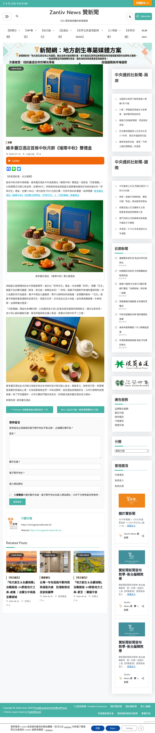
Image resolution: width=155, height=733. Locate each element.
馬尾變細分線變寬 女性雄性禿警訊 (133, 303)
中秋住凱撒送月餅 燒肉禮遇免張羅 (133, 316)
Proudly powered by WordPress (50, 708)
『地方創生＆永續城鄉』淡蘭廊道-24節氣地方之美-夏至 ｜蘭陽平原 (89, 587)
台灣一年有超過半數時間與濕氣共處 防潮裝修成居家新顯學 (55, 587)
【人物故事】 (112, 33)
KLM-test (145, 33)
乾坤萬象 (62, 596)
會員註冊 (119, 486)
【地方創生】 (46, 33)
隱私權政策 (131, 706)
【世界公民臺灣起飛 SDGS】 (87, 33)
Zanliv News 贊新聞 (74, 12)
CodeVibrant (34, 712)
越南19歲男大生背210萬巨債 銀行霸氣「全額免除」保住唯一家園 (133, 288)
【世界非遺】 (130, 33)
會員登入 (119, 480)
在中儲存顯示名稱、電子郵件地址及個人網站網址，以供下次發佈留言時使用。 (57, 494)
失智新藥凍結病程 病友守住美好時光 (133, 342)
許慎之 (28, 601)
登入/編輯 (145, 706)
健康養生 (45, 577)
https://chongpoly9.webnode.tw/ (46, 530)
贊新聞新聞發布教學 (127, 713)
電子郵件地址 (17, 472)
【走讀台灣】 (63, 33)
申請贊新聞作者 (106, 713)
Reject (112, 728)
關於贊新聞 (116, 706)
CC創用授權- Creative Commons (90, 706)
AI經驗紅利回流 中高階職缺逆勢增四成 (133, 273)
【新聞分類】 (11, 33)
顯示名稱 (14, 461)
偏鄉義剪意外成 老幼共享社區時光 (133, 260)
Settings (129, 728)
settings (67, 727)
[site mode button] (130, 16)
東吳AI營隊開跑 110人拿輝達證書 (134, 329)
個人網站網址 (16, 483)
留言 (12, 433)
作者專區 (119, 475)
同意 (98, 728)
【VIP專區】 (28, 33)
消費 (9, 142)
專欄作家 (145, 713)
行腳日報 (30, 154)
